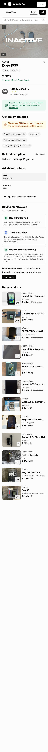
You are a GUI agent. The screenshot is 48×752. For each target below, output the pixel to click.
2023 (6, 70)
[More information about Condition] (24, 134)
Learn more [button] (13, 108)
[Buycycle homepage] (11, 12)
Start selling (9, 277)
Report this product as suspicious (21, 197)
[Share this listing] (44, 62)
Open (41, 4)
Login (33, 12)
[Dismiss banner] (5, 4)
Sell (42, 12)
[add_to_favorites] (18, 391)
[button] (27, 302)
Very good (15, 70)
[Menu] (3, 12)
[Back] (4, 27)
